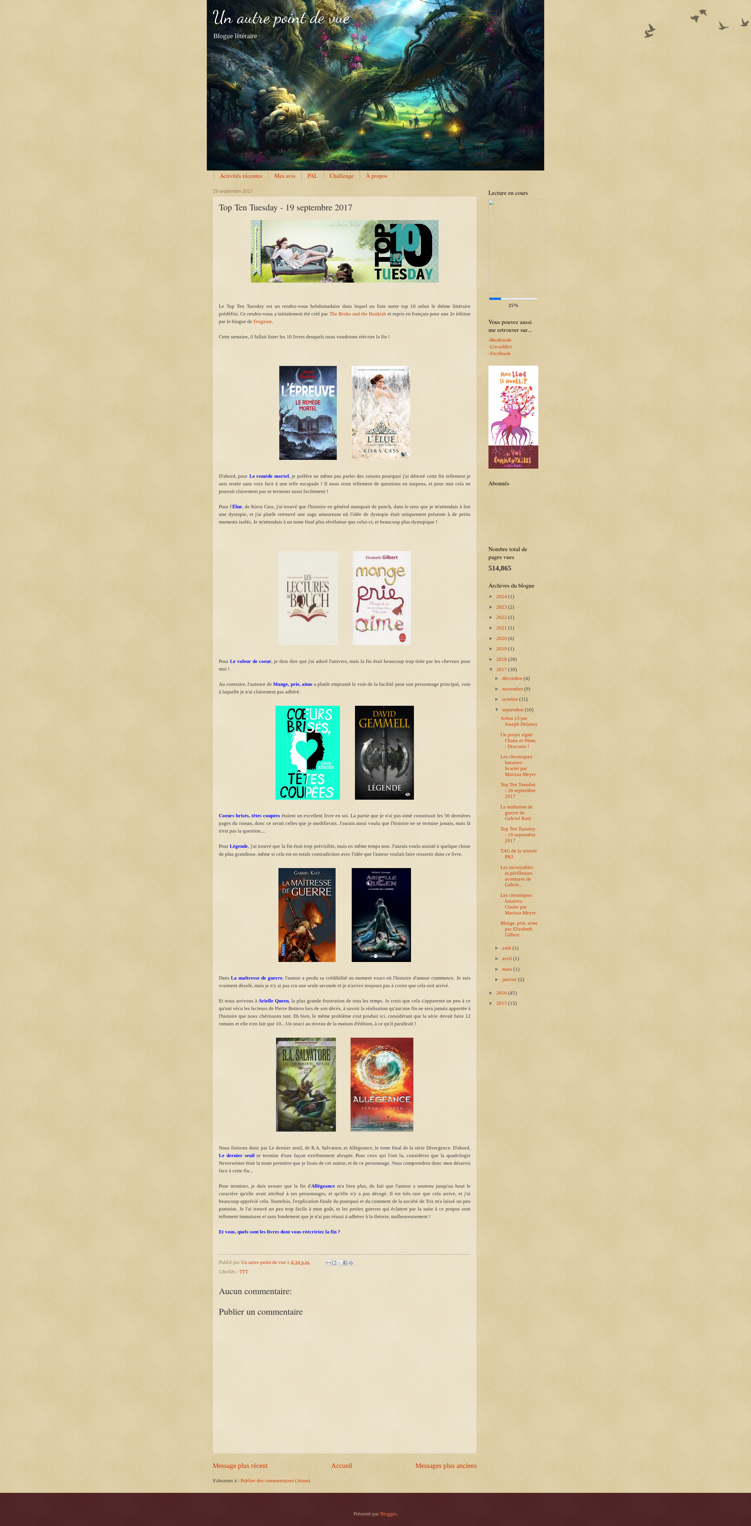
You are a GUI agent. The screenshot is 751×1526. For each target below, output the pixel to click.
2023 (502, 607)
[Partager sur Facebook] (345, 1263)
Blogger (388, 1514)
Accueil (341, 1465)
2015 (502, 1003)
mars (507, 969)
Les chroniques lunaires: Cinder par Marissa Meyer (518, 904)
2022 (502, 617)
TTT (243, 1272)
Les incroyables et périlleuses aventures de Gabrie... (516, 876)
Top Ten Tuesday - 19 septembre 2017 (518, 834)
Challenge (342, 176)
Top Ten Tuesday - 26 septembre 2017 (518, 790)
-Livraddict (500, 347)
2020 (502, 638)
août (507, 948)
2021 (502, 628)
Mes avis (284, 176)
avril (507, 958)
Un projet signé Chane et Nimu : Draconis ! (518, 740)
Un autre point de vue (281, 17)
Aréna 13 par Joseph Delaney (519, 721)
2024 (502, 596)
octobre (510, 699)
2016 (502, 993)
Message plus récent (240, 1465)
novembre (513, 689)
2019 (502, 648)
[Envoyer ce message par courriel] (328, 1263)
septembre (513, 710)
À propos (377, 176)
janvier (510, 979)
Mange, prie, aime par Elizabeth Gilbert (519, 929)
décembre (513, 678)
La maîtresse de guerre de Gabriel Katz (516, 812)
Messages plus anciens (446, 1465)
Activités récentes (241, 176)
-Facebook (499, 353)
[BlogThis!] (334, 1263)
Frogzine (262, 321)
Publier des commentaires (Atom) (275, 1480)
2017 (502, 669)
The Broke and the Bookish (357, 314)
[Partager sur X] (340, 1263)
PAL (312, 176)
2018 (502, 659)
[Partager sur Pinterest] (351, 1263)
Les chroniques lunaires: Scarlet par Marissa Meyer (518, 765)
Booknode (501, 340)
